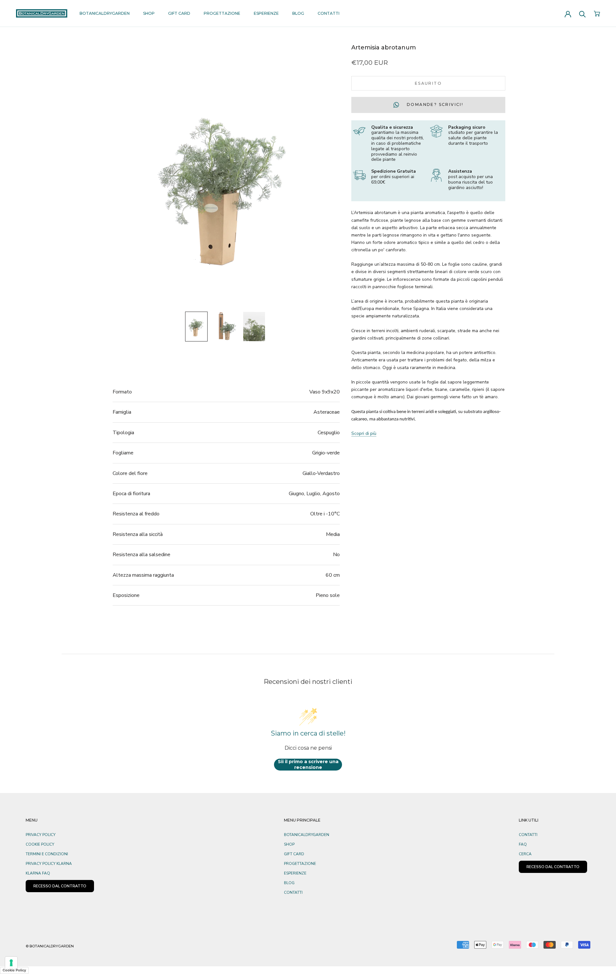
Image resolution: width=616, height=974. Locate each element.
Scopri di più (363, 433)
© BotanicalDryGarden (50, 946)
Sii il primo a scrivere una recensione (308, 764)
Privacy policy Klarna (49, 863)
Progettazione (222, 13)
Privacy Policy (41, 834)
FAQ (523, 844)
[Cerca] (582, 13)
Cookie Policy (40, 844)
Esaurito (428, 83)
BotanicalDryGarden (105, 13)
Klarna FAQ (38, 873)
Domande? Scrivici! (434, 104)
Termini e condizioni (47, 854)
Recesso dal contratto (552, 866)
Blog (298, 13)
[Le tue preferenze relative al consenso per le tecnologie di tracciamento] (11, 963)
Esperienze (266, 13)
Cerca (525, 854)
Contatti (328, 13)
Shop (149, 13)
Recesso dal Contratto (59, 886)
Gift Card (179, 13)
